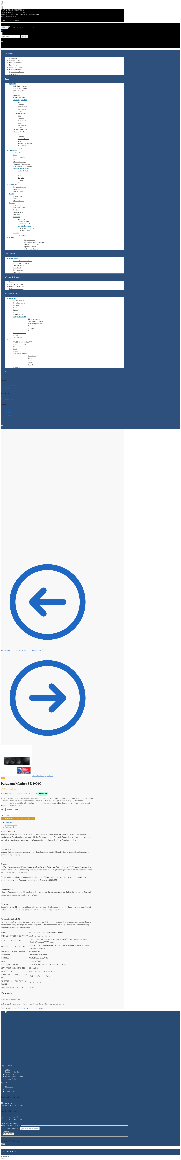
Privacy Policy (11, 1079)
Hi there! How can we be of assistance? (18, 818)
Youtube (8, 413)
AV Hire (8, 1089)
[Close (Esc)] (8, 1156)
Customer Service (12, 1072)
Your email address (11, 1129)
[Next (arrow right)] (4, 1158)
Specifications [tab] (11, 825)
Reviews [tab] (9, 827)
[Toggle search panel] (2, 33)
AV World (9, 1087)
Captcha (6, 1131)
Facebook (9, 410)
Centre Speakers (24, 1008)
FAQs (7, 1070)
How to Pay (10, 1074)
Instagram (9, 415)
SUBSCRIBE (8, 1134)
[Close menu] (2, 2)
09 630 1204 (14, 21)
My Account (10, 386)
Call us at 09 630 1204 (11, 399)
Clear (21, 809)
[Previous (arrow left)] (2, 1158)
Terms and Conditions (14, 1077)
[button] (3, 41)
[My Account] (2, 31)
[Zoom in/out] (2, 1156)
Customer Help (11, 388)
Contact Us (9, 1091)
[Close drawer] (2, 7)
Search (24, 36)
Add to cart (6, 815)
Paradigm (42, 1008)
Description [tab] (10, 822)
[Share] (6, 1156)
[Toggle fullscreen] (4, 1156)
